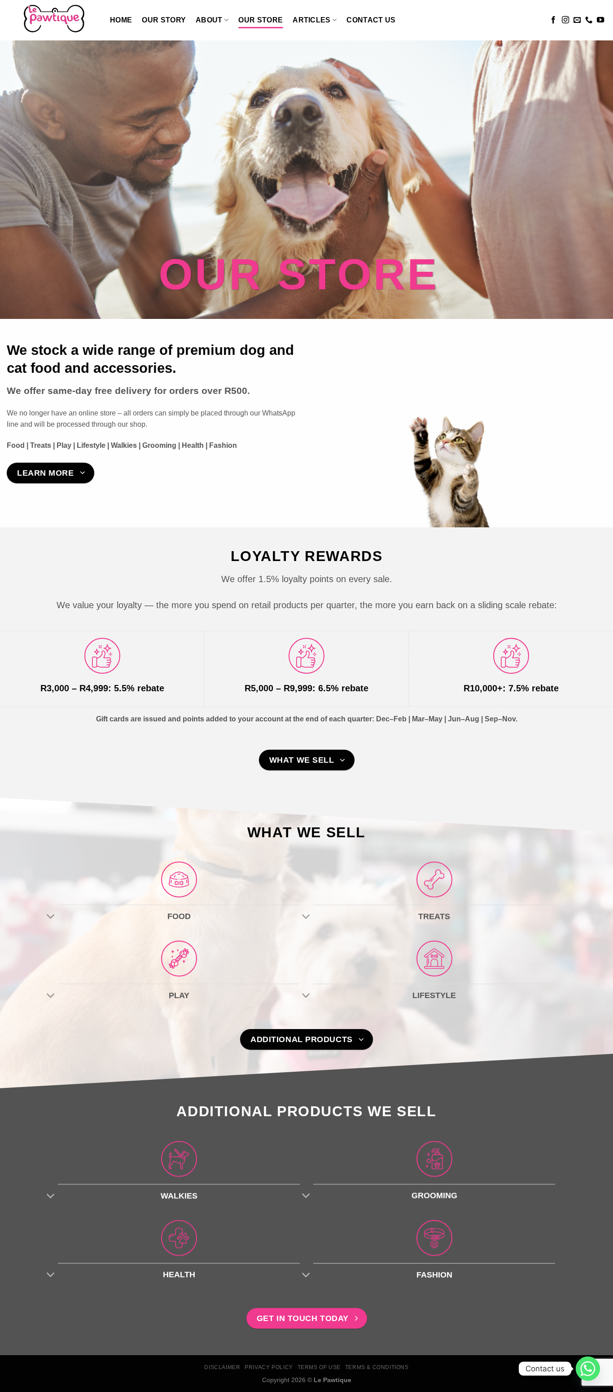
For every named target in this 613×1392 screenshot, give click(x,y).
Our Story (164, 20)
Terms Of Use (319, 1367)
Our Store (260, 20)
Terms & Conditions (377, 1367)
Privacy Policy (269, 1367)
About (209, 20)
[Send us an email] (577, 20)
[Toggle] (51, 917)
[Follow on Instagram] (565, 20)
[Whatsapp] (588, 1369)
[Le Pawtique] (51, 20)
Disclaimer (222, 1367)
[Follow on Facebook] (553, 20)
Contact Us (370, 20)
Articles (312, 20)
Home (121, 20)
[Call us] (588, 20)
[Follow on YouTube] (600, 20)
